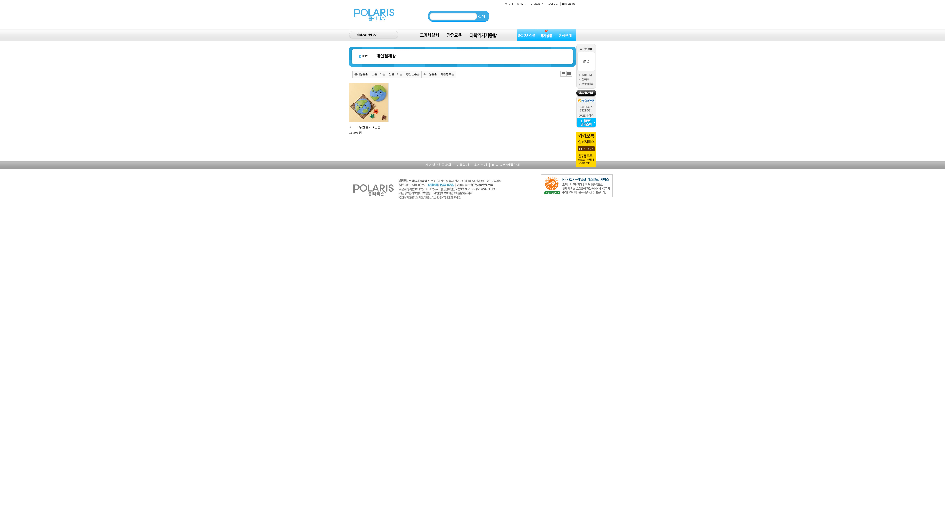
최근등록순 (447, 74)
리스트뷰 (563, 74)
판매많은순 (361, 74)
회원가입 (522, 3)
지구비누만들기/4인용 (365, 127)
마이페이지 (537, 3)
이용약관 (462, 165)
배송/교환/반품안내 (506, 165)
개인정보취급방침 (438, 165)
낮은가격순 (378, 74)
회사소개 (480, 165)
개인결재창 (386, 56)
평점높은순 (413, 74)
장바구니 (553, 3)
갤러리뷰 (569, 74)
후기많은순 (430, 74)
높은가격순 (395, 74)
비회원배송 (569, 3)
